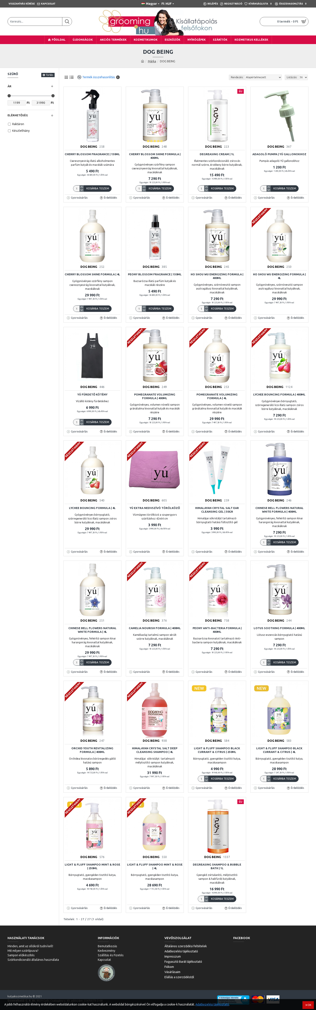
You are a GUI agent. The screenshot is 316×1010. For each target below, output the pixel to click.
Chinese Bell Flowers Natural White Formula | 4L (92, 630)
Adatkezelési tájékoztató (212, 1004)
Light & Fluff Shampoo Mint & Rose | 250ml (92, 866)
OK (309, 1005)
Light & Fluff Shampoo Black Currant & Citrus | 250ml (217, 750)
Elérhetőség (18, 115)
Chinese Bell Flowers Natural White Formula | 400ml (279, 509)
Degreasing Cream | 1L (217, 154)
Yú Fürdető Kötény (92, 394)
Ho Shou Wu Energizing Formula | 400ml (217, 276)
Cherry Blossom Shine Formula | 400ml (155, 156)
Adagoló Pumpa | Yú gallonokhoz (279, 154)
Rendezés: (237, 77)
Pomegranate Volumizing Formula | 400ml (154, 396)
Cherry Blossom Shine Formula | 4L (92, 274)
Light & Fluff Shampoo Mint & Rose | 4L (155, 866)
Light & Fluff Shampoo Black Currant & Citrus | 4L (279, 750)
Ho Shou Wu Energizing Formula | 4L (279, 276)
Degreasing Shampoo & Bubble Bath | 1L (217, 866)
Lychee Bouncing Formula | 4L (92, 507)
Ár (9, 86)
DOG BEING (88, 146)
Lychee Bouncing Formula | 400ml (279, 394)
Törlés (49, 75)
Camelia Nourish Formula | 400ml (155, 628)
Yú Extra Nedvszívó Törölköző (155, 507)
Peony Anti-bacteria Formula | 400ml (217, 630)
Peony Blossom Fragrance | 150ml (155, 274)
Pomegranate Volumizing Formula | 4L (217, 396)
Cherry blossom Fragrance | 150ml (92, 154)
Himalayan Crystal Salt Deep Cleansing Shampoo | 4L (154, 750)
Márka (152, 61)
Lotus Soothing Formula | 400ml (279, 628)
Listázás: (292, 77)
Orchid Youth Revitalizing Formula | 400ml (92, 750)
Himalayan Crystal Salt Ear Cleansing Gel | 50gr (217, 509)
